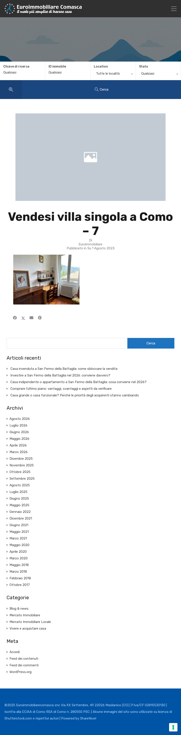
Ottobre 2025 (19, 472)
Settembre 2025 (22, 479)
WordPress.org (20, 672)
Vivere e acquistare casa (27, 628)
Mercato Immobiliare (24, 615)
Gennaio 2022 (20, 512)
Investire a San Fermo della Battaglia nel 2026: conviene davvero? (60, 375)
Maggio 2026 (19, 439)
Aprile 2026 (18, 445)
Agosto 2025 (19, 485)
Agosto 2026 (19, 419)
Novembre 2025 (21, 465)
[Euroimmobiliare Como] (43, 12)
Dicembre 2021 (20, 518)
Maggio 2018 (19, 565)
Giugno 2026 (19, 432)
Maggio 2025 (19, 505)
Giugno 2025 (19, 498)
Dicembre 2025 (21, 459)
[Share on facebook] (15, 318)
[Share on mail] (31, 318)
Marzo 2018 (18, 572)
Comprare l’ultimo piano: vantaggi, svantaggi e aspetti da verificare (61, 389)
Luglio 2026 (18, 425)
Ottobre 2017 (19, 585)
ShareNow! (88, 718)
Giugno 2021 (18, 525)
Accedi (14, 652)
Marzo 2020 (18, 558)
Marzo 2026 (18, 452)
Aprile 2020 (18, 552)
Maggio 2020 (19, 545)
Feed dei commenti (24, 665)
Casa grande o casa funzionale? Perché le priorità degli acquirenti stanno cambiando (74, 395)
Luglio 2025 (18, 492)
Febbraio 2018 (20, 578)
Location (101, 66)
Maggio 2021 (19, 532)
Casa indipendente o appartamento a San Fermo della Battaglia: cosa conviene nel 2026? (78, 382)
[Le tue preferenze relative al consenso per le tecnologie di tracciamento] (173, 727)
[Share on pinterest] (39, 318)
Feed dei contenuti (23, 659)
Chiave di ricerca (16, 66)
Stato (143, 66)
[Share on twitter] (23, 318)
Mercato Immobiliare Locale (30, 622)
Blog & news (18, 609)
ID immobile (57, 66)
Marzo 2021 (18, 538)
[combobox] (113, 74)
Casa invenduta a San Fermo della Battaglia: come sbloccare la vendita (63, 369)
